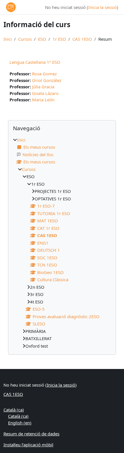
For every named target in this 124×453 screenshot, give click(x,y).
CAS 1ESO (82, 39)
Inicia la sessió (102, 7)
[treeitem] (62, 243)
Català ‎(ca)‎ (13, 410)
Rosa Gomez (44, 74)
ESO (42, 39)
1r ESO (59, 39)
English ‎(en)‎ (19, 423)
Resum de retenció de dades (31, 434)
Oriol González (46, 80)
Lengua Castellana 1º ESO (35, 62)
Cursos (25, 39)
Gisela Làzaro (45, 93)
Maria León (43, 99)
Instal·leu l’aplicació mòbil (28, 445)
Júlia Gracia (43, 87)
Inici (7, 39)
